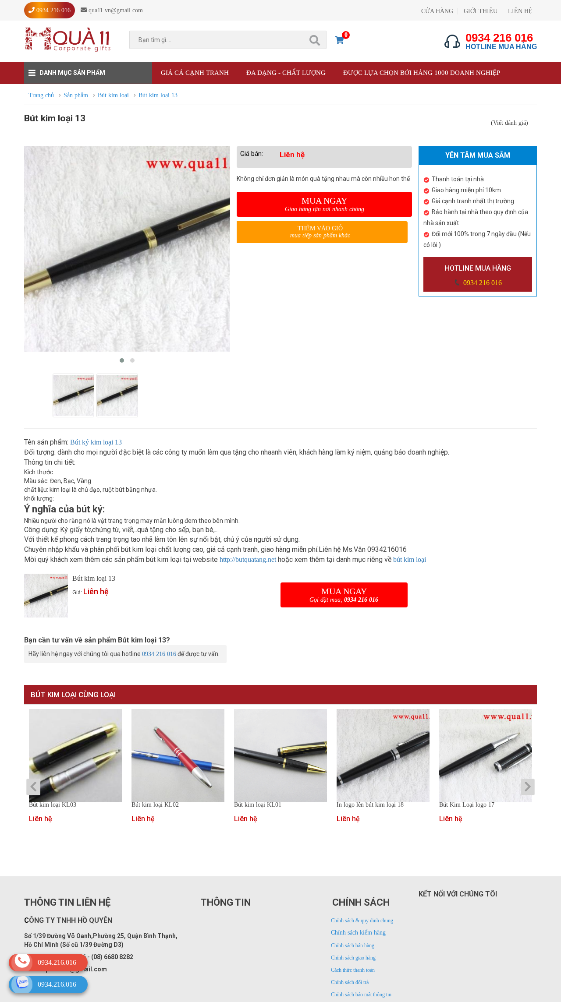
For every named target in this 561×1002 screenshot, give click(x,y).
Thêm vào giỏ (320, 232)
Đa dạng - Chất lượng (286, 72)
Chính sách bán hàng (352, 945)
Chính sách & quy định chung (362, 920)
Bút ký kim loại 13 (96, 442)
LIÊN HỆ (520, 11)
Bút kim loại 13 (93, 578)
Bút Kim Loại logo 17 (466, 805)
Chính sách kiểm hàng (358, 932)
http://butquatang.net (248, 559)
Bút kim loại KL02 (155, 805)
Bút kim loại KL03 (52, 805)
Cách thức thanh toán (353, 970)
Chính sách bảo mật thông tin (361, 994)
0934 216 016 (482, 282)
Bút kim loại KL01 (257, 805)
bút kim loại (409, 559)
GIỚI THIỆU (480, 11)
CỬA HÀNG (437, 11)
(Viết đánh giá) (509, 123)
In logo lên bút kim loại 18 (370, 805)
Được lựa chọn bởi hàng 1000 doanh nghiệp (421, 72)
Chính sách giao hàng (353, 958)
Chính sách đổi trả (350, 982)
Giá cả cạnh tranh (195, 72)
